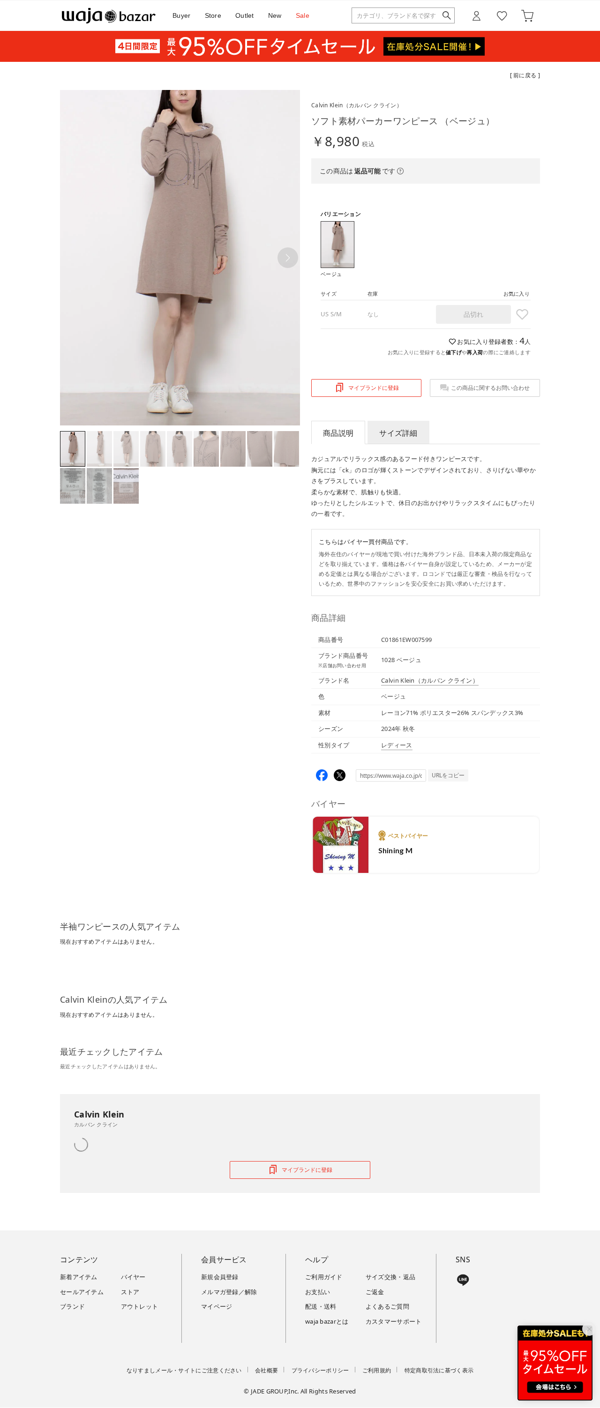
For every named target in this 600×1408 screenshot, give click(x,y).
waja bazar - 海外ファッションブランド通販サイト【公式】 (109, 15)
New (275, 15)
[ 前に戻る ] (525, 75)
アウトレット (139, 1306)
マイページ (216, 1306)
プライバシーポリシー (320, 1370)
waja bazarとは (327, 1321)
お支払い (317, 1292)
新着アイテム (79, 1277)
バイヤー (133, 1277)
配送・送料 (321, 1306)
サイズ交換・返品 (390, 1277)
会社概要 (266, 1370)
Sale (302, 15)
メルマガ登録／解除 (229, 1292)
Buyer (181, 15)
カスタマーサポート (394, 1321)
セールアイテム (82, 1292)
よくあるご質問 (387, 1306)
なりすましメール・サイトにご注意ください (184, 1370)
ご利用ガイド (324, 1277)
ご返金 (375, 1292)
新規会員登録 (220, 1277)
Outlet (244, 15)
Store (213, 15)
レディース (396, 745)
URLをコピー (448, 775)
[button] (288, 257)
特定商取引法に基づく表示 (439, 1370)
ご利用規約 (376, 1370)
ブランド (72, 1306)
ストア (130, 1292)
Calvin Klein (356, 105)
